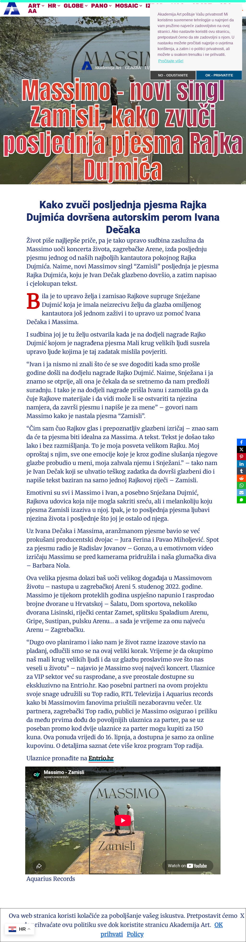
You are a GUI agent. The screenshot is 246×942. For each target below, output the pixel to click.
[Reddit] (241, 478)
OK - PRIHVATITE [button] (219, 75)
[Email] (241, 492)
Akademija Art (108, 67)
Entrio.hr (101, 758)
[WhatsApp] (241, 485)
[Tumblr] (241, 471)
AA (32, 11)
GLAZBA (133, 67)
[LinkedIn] (241, 463)
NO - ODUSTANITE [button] (173, 75)
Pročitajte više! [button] (170, 61)
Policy (135, 934)
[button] (43, 5)
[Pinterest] (241, 456)
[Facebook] (241, 442)
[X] (241, 449)
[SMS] (241, 499)
